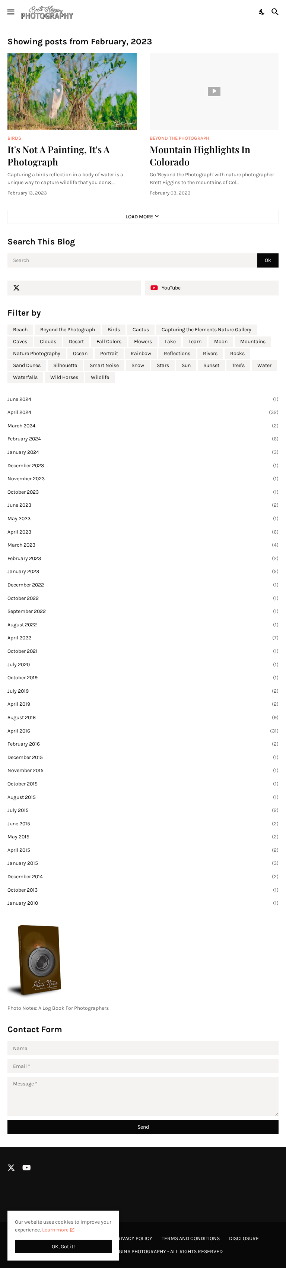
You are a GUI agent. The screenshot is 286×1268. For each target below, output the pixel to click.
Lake (170, 341)
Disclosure (244, 1238)
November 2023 (143, 478)
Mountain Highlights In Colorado (200, 155)
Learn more (55, 1230)
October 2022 (143, 598)
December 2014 (143, 876)
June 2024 (143, 399)
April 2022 (143, 638)
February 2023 (143, 558)
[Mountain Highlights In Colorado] (214, 91)
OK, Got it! (63, 1246)
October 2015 (143, 784)
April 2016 (143, 731)
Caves (20, 341)
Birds (114, 329)
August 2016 (143, 717)
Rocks (237, 353)
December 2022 (143, 585)
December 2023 (143, 465)
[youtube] (26, 1167)
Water (264, 365)
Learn (194, 341)
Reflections (177, 353)
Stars (163, 365)
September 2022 (143, 611)
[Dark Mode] (262, 12)
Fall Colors (108, 341)
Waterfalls (25, 377)
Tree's (238, 365)
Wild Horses (64, 377)
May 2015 (143, 837)
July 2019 (143, 691)
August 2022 (143, 625)
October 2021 (143, 651)
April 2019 (143, 704)
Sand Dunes (27, 365)
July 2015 (143, 810)
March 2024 (143, 426)
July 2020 (143, 664)
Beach (20, 329)
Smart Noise (104, 365)
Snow (137, 365)
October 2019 (143, 677)
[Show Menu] (10, 12)
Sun (186, 365)
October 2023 (143, 492)
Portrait (109, 353)
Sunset (211, 365)
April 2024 (143, 412)
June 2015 (143, 823)
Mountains (253, 341)
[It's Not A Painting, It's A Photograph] (72, 91)
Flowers (143, 341)
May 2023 (143, 518)
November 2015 (143, 770)
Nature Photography (36, 353)
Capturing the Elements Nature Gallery (206, 329)
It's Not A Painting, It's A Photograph (58, 155)
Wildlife (100, 377)
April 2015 (143, 850)
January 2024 (143, 452)
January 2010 (143, 903)
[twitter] (74, 288)
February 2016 (143, 744)
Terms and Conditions (191, 1238)
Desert (76, 341)
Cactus (141, 329)
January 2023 (143, 571)
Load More (139, 217)
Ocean (80, 353)
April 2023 (143, 532)
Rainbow (141, 353)
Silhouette (65, 365)
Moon (221, 341)
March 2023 (143, 545)
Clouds (48, 341)
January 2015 (143, 863)
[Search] (276, 12)
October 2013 (143, 890)
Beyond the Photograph (67, 329)
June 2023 (143, 505)
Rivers (210, 353)
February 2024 (143, 439)
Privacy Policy (133, 1238)
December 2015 (143, 757)
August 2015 (143, 797)
